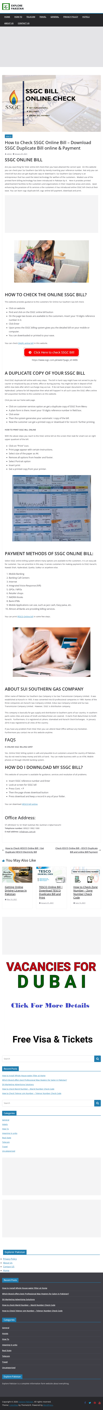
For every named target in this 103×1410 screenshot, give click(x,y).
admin (9, 154)
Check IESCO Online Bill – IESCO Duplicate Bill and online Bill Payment (76, 850)
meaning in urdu (9, 1133)
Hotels (86, 16)
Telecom (30, 16)
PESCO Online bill (25, 616)
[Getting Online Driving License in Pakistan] (17, 868)
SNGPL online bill (26, 343)
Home (7, 16)
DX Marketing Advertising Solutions (18, 1084)
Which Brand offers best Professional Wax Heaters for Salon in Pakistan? (34, 1080)
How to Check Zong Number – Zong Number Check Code (85, 892)
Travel (42, 16)
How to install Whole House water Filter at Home (23, 1075)
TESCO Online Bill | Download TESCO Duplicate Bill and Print (51, 892)
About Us (9, 23)
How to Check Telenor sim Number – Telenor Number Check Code (31, 1093)
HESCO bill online (30, 804)
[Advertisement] (51, 47)
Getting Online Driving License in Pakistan (16, 890)
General (55, 16)
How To (18, 16)
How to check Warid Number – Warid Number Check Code (28, 1089)
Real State (6, 1137)
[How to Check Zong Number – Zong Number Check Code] (86, 868)
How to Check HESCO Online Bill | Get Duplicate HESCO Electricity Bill (24, 850)
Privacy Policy (70, 16)
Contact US (24, 23)
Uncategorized (8, 1151)
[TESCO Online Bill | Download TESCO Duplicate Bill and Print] (51, 868)
